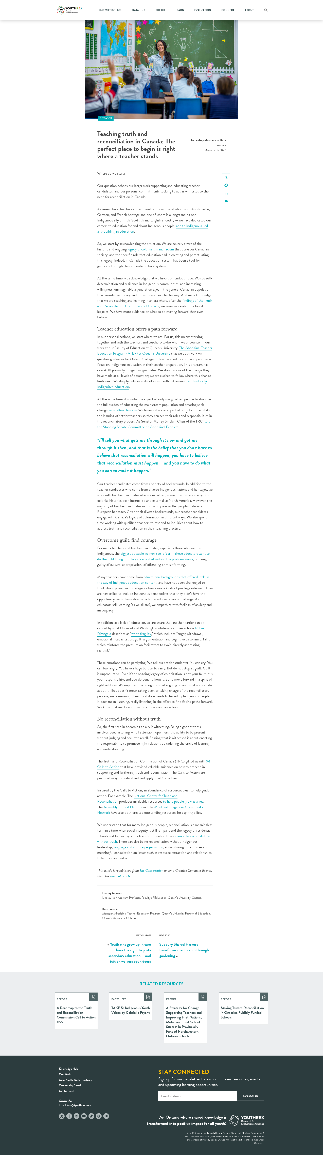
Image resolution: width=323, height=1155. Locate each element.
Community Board (70, 1085)
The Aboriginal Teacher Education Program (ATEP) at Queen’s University (154, 350)
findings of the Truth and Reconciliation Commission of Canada (154, 303)
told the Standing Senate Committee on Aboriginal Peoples (153, 424)
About (249, 10)
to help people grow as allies (183, 801)
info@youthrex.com (79, 1105)
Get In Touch (66, 1091)
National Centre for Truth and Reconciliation (137, 798)
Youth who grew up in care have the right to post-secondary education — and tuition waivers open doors (129, 952)
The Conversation (151, 870)
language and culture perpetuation (138, 847)
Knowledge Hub (110, 10)
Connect (227, 10)
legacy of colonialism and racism (151, 249)
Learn (179, 10)
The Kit (160, 10)
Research (106, 118)
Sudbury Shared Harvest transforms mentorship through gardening (184, 950)
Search (265, 12)
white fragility (141, 633)
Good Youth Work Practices (75, 1079)
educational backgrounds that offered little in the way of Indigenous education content (153, 579)
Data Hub (138, 10)
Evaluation (202, 10)
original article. (120, 876)
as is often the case (123, 410)
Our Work (65, 1074)
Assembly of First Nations (122, 807)
